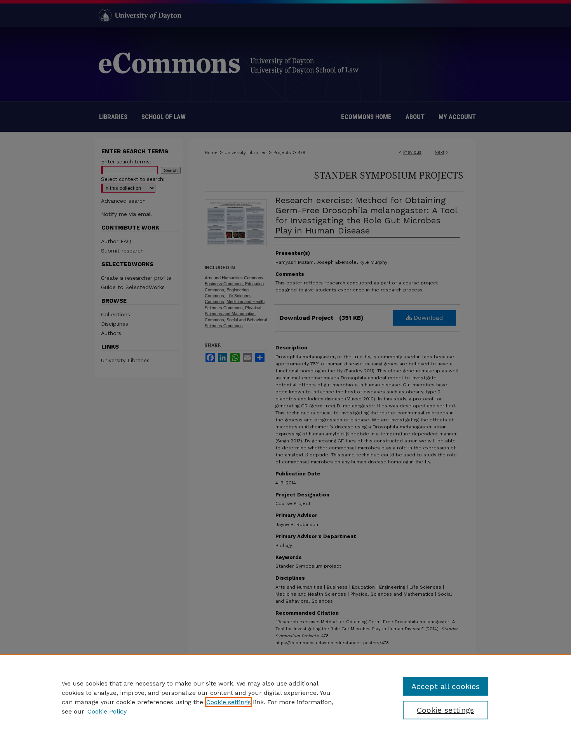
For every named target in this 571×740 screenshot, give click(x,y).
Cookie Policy (107, 711)
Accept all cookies (445, 686)
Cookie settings (228, 702)
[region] (285, 697)
